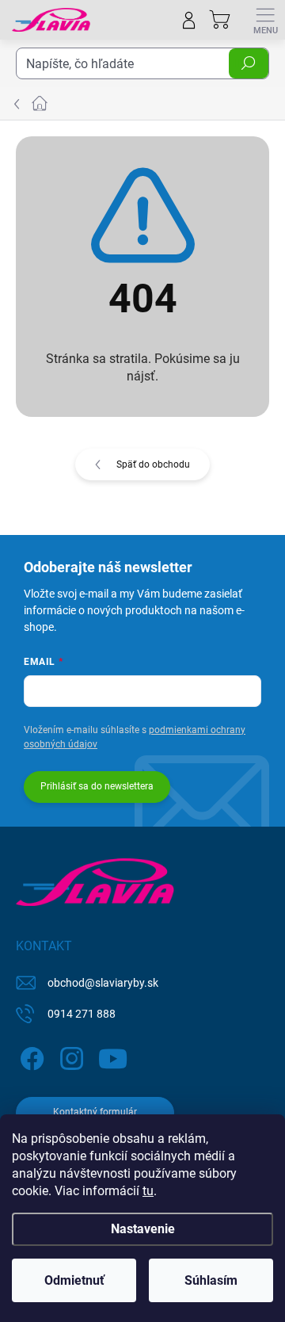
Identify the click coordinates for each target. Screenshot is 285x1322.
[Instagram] (69, 1056)
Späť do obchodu (153, 464)
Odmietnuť (74, 1280)
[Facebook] (30, 1056)
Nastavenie (143, 1228)
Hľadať (249, 63)
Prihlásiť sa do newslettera (97, 786)
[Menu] (265, 20)
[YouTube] (113, 1056)
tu (148, 1190)
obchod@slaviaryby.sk (103, 982)
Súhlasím (211, 1280)
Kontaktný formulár (95, 1112)
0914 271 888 (82, 1013)
